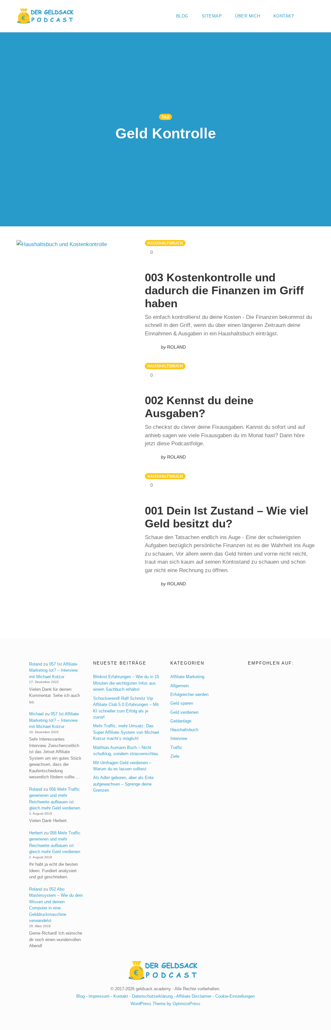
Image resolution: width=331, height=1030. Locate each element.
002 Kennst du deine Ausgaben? (199, 406)
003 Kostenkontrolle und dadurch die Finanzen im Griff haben (224, 290)
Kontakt (283, 16)
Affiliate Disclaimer (193, 996)
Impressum (99, 996)
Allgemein (179, 685)
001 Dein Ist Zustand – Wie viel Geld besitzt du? (226, 517)
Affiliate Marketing (187, 676)
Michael (36, 713)
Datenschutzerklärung (152, 996)
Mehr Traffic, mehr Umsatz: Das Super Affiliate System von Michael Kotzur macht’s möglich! (126, 732)
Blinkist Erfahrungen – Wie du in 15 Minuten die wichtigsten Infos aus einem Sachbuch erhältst (126, 683)
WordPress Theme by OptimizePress (165, 1003)
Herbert (36, 832)
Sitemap (212, 16)
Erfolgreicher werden (189, 694)
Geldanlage (180, 721)
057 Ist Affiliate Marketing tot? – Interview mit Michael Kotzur (53, 670)
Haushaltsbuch (165, 243)
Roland (35, 664)
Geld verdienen (184, 712)
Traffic (176, 747)
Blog (182, 16)
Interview (178, 738)
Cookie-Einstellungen (235, 996)
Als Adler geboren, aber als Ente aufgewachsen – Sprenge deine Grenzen (123, 784)
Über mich (247, 16)
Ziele (174, 756)
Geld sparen (181, 703)
